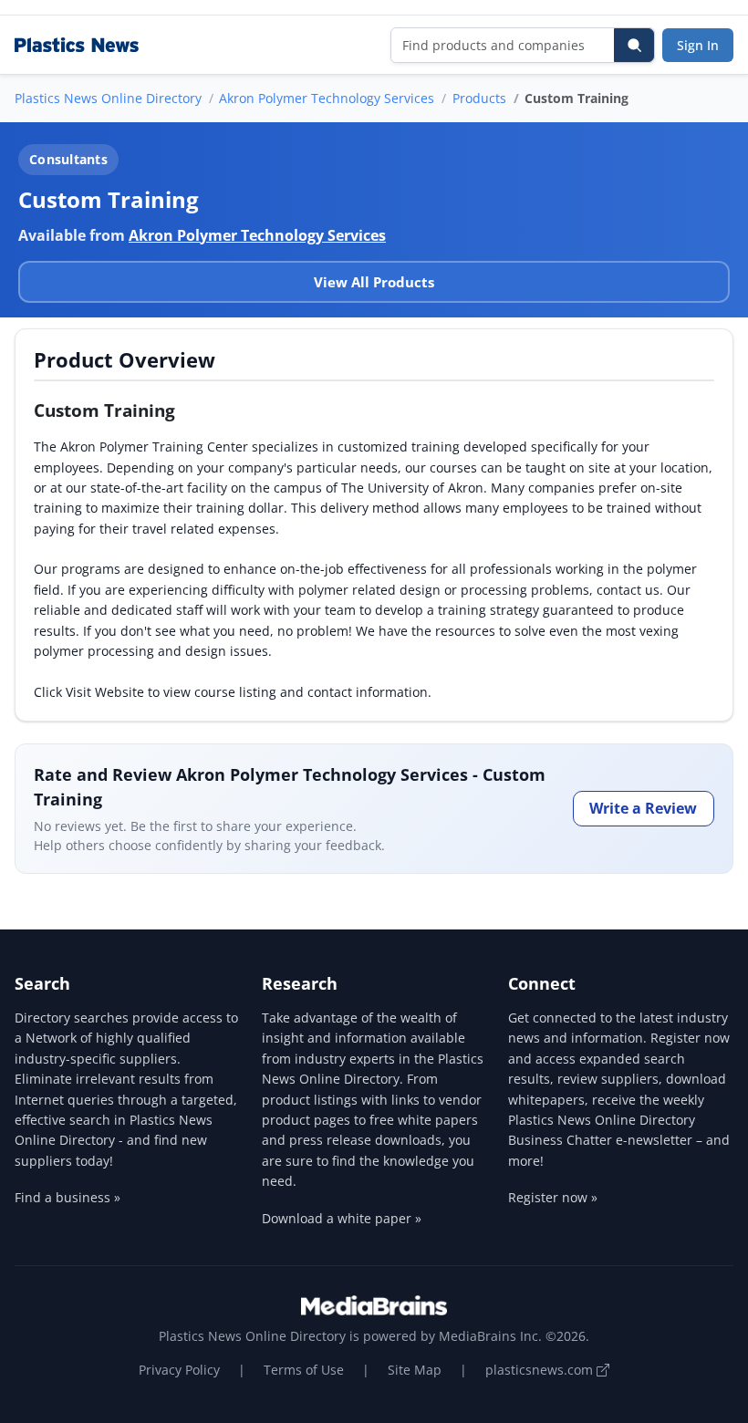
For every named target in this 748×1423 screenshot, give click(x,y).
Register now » (552, 1197)
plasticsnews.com (541, 1369)
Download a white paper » (341, 1218)
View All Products (374, 282)
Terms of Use (304, 1369)
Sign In (698, 45)
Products (479, 98)
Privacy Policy (179, 1369)
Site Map (415, 1369)
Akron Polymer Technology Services (326, 98)
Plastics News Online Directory (108, 98)
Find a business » (67, 1197)
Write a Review (643, 808)
